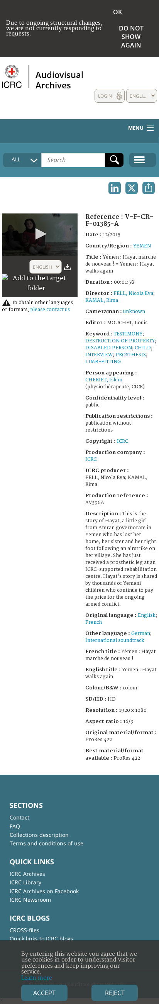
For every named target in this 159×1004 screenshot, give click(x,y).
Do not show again (131, 36)
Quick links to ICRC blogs (41, 938)
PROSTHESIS (130, 355)
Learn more (36, 978)
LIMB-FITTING (103, 362)
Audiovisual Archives (59, 79)
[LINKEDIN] (114, 188)
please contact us (50, 310)
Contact (19, 817)
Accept (44, 993)
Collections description (39, 834)
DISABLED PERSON (108, 348)
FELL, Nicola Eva (133, 293)
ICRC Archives (27, 873)
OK (117, 12)
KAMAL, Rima (101, 300)
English (147, 615)
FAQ (15, 826)
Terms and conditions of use (46, 843)
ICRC (122, 441)
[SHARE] (148, 188)
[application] (40, 234)
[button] (39, 233)
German (140, 634)
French (93, 622)
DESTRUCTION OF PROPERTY (120, 341)
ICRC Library (25, 882)
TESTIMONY (128, 334)
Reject (115, 993)
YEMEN (142, 246)
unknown (134, 312)
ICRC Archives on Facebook (44, 891)
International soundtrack (114, 640)
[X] (131, 188)
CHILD (143, 348)
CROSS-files (24, 930)
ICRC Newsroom (30, 899)
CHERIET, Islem (103, 380)
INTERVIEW (99, 355)
